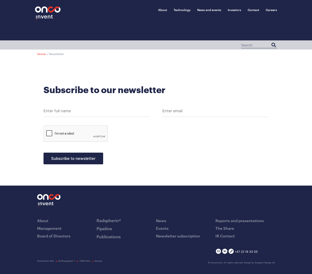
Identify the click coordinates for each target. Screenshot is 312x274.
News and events (209, 10)
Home (41, 54)
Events (162, 228)
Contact (253, 10)
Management (49, 228)
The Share (224, 228)
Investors (234, 10)
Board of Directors (53, 235)
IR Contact (225, 235)
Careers (271, 10)
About (162, 10)
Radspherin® (109, 220)
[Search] (273, 45)
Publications (109, 236)
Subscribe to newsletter (73, 158)
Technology (182, 10)
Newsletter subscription (178, 235)
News (161, 220)
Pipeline (104, 228)
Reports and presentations (239, 220)
